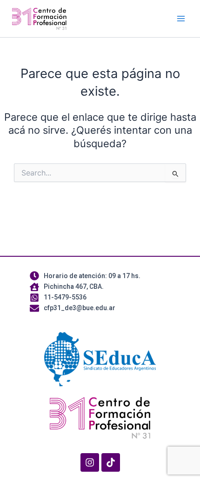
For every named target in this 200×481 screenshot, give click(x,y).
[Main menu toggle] (181, 18)
